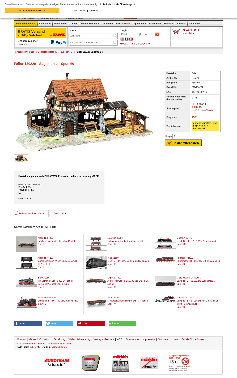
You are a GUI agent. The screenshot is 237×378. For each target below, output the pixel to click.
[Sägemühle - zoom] (84, 153)
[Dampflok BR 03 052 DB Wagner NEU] (165, 287)
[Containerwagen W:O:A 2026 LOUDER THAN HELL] (26, 270)
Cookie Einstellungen (193, 339)
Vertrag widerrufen (104, 339)
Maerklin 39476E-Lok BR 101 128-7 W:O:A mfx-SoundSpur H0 (196, 241)
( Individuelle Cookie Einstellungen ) (117, 4)
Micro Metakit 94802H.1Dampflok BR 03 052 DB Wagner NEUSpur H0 (196, 280)
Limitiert (181, 23)
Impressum (148, 339)
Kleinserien (45, 23)
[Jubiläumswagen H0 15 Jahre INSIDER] (26, 251)
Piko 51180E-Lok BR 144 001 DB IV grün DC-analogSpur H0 (128, 260)
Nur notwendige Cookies (86, 10)
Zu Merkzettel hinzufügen (31, 213)
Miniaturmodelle (90, 23)
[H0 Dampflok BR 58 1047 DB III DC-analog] (165, 261)
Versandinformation (39, 339)
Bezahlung (59, 339)
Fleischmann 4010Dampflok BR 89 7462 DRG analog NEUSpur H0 (58, 300)
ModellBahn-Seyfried (35, 343)
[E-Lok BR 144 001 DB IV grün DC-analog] (96, 268)
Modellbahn (60, 23)
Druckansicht (60, 213)
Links (175, 339)
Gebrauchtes (123, 23)
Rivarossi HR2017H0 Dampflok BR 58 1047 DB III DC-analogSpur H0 (198, 260)
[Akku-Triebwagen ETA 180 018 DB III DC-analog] (96, 282)
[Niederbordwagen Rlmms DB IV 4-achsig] (96, 310)
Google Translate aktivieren (135, 43)
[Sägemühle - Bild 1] (21, 161)
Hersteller (169, 23)
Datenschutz (132, 339)
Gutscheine (155, 23)
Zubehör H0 (66, 52)
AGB (119, 339)
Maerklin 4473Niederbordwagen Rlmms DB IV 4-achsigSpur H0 (127, 300)
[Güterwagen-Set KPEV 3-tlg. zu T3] (96, 250)
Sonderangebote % (26, 23)
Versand (209, 110)
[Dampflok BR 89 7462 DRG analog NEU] (26, 307)
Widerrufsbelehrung (79, 339)
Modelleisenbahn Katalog (60, 343)
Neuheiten (194, 23)
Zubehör (73, 23)
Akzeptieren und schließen (32, 10)
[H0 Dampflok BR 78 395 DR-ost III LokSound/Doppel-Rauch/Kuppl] (26, 286)
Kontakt (21, 339)
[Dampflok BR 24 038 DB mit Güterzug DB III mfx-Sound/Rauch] (165, 301)
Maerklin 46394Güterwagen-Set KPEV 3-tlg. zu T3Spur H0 (125, 241)
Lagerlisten (107, 23)
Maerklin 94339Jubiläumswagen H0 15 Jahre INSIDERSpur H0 (57, 241)
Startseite (163, 339)
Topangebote (139, 23)
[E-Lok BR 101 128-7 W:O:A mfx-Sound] (165, 250)
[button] (28, 323)
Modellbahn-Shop (25, 52)
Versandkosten (59, 347)
